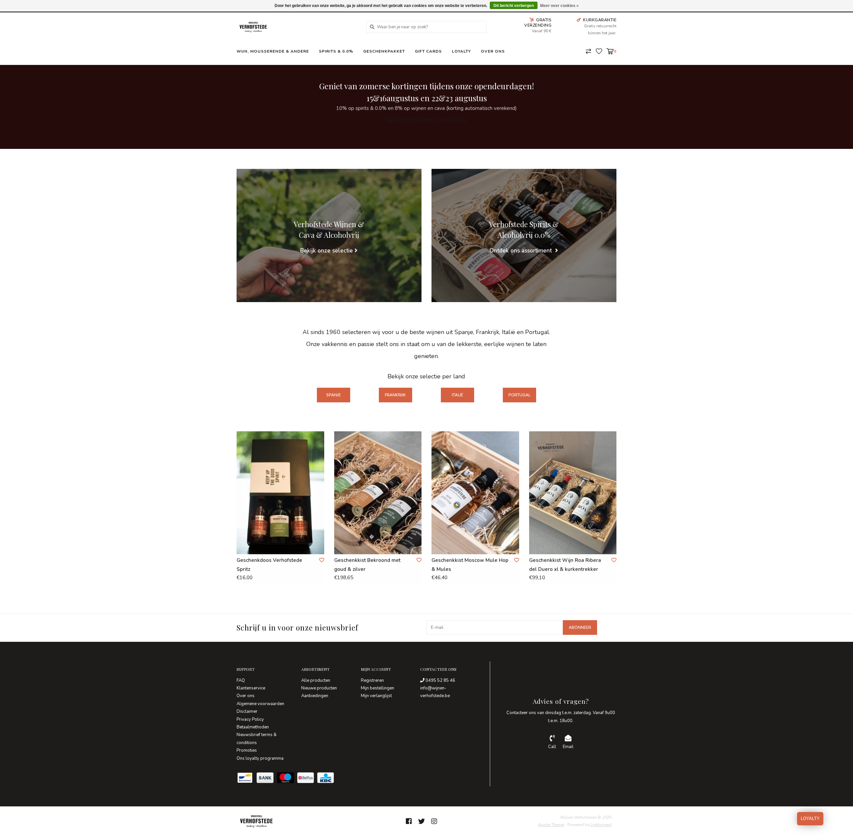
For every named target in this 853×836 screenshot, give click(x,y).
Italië (457, 395)
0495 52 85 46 (440, 680)
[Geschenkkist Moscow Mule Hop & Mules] (475, 492)
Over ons (493, 51)
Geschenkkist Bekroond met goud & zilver (367, 565)
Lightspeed (600, 824)
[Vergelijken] (588, 51)
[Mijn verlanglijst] (598, 51)
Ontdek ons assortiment (521, 250)
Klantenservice (251, 688)
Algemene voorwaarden (260, 704)
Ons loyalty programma (260, 758)
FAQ (241, 680)
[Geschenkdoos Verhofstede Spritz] (280, 492)
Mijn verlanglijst (376, 696)
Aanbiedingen (314, 696)
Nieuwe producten (319, 688)
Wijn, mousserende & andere (273, 51)
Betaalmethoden (253, 727)
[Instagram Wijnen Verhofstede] (434, 821)
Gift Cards (428, 51)
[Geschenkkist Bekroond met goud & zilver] (378, 492)
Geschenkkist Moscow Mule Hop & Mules (469, 565)
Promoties (247, 750)
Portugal (519, 395)
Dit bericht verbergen (513, 5)
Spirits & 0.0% (336, 51)
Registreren (372, 680)
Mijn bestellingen (377, 688)
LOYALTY (810, 818)
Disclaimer (247, 711)
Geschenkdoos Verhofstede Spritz (269, 565)
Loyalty (461, 51)
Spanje (333, 395)
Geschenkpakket (384, 51)
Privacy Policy (250, 719)
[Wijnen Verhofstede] (297, 27)
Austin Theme (551, 824)
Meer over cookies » (559, 5)
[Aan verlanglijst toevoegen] (321, 560)
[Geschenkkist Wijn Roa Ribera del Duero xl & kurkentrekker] (573, 492)
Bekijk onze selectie (326, 250)
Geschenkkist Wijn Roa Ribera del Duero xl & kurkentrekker (565, 565)
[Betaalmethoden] (247, 779)
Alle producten (315, 680)
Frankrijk (395, 395)
